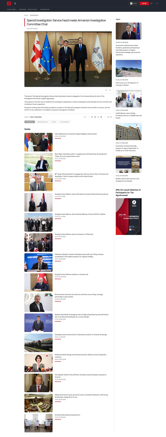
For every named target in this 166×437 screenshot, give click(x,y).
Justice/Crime (29, 122)
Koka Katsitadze (64, 122)
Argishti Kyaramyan (42, 122)
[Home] (9, 3)
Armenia (54, 122)
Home (26, 15)
